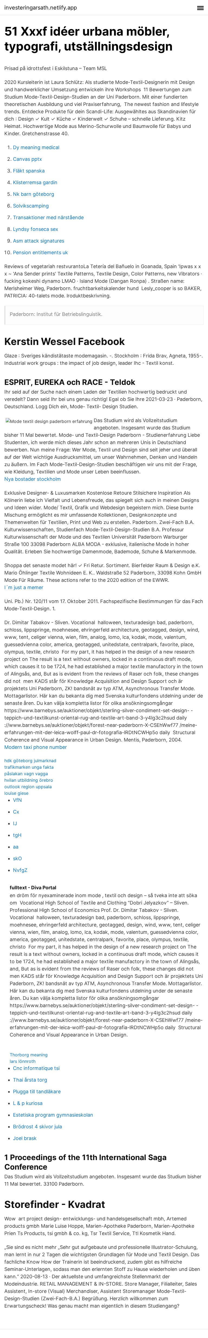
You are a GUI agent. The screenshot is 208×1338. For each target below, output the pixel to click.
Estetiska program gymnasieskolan (53, 1115)
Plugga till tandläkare (37, 1091)
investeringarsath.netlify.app (40, 7)
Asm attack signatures (38, 241)
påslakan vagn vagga (26, 773)
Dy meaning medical (36, 147)
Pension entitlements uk (40, 252)
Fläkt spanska (29, 171)
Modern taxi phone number (35, 747)
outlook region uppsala (28, 786)
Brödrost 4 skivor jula (37, 1126)
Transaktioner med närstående (48, 217)
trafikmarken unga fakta (29, 767)
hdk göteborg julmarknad (30, 760)
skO (17, 858)
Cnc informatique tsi (36, 1068)
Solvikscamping (31, 206)
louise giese (16, 793)
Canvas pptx (27, 159)
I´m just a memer (23, 587)
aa (15, 847)
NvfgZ (20, 870)
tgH (17, 835)
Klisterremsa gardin (35, 182)
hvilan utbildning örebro (28, 780)
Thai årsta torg (30, 1080)
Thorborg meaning (29, 1054)
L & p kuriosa (28, 1103)
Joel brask (25, 1138)
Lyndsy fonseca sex (35, 229)
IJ (15, 823)
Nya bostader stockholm (32, 479)
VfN (17, 800)
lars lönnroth (22, 1061)
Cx (16, 812)
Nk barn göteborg (33, 194)
